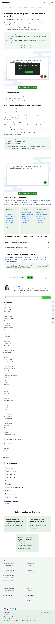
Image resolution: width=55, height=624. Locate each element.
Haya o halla (7, 380)
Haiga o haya (7, 377)
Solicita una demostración (33, 573)
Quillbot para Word (8, 580)
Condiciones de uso (19, 616)
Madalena (6, 398)
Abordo (5, 314)
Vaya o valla (6, 448)
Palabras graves (7, 411)
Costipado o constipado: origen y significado (17, 96)
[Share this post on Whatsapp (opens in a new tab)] (53, 314)
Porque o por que (8, 416)
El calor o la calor (8, 359)
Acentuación (7, 457)
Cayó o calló (6, 345)
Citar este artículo (42, 266)
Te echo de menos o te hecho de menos (13, 439)
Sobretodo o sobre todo (9, 434)
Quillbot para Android (9, 570)
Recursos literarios (42, 214)
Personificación (41, 218)
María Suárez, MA (21, 19)
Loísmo (8, 226)
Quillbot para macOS (9, 577)
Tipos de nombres (10, 216)
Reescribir (6, 425)
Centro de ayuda (31, 595)
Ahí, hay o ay (7, 323)
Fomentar (6, 503)
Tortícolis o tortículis (8, 443)
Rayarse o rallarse (8, 423)
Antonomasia (40, 222)
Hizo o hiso (6, 386)
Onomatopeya (41, 216)
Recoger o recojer (8, 427)
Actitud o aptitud (8, 316)
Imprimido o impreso (9, 396)
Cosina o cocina (7, 343)
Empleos (29, 593)
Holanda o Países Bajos (9, 389)
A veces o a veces (8, 309)
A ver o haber (7, 311)
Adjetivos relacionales (27, 214)
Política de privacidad (9, 616)
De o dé (6, 357)
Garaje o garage (7, 373)
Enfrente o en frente (8, 364)
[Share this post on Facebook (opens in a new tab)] (53, 302)
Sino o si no (6, 432)
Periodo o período (8, 414)
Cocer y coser (7, 341)
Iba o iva (6, 391)
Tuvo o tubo (6, 446)
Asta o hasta (7, 329)
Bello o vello (7, 332)
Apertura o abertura (8, 327)
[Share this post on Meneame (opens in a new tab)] (53, 322)
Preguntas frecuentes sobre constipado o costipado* (19, 100)
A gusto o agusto (8, 307)
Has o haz (6, 382)
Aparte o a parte (7, 325)
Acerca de (30, 588)
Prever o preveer (8, 418)
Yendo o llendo (7, 455)
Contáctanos (30, 597)
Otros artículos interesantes (14, 98)
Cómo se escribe (8, 352)
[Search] (46, 297)
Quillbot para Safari (8, 568)
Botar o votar (7, 334)
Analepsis (39, 220)
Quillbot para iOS (8, 573)
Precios (29, 565)
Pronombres (9, 214)
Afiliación (30, 570)
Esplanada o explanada (9, 368)
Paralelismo (40, 212)
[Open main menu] (52, 2)
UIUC (49, 612)
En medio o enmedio (8, 361)
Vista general (7, 304)
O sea (5, 409)
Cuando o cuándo (8, 355)
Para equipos (30, 568)
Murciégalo (6, 405)
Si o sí (5, 430)
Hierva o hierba (7, 384)
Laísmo (8, 228)
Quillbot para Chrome (9, 563)
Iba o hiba (6, 393)
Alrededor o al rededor (9, 318)
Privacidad (30, 590)
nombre (44, 146)
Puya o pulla (7, 421)
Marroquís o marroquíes (9, 402)
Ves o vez (6, 450)
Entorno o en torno (8, 366)
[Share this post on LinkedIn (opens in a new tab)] (53, 310)
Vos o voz (6, 452)
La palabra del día (11, 501)
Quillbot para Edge (8, 565)
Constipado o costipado (9, 350)
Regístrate (46, 2)
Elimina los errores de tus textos (27, 87)
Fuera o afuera (7, 370)
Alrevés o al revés (8, 320)
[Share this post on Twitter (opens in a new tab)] (53, 306)
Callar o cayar (7, 336)
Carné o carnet (7, 339)
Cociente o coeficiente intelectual (11, 348)
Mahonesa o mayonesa (9, 400)
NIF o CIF (6, 407)
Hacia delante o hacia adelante (11, 375)
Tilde (5, 441)
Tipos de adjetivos (26, 212)
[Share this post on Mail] (53, 318)
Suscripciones (31, 563)
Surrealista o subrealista (9, 437)
